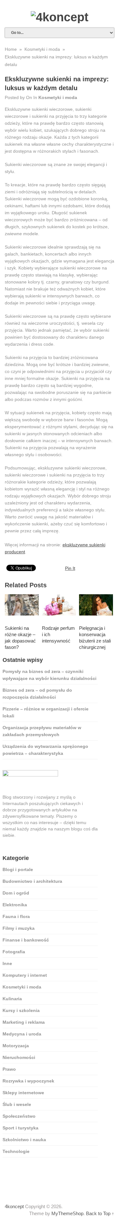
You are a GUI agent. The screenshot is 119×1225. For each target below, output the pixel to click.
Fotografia (14, 951)
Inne (7, 963)
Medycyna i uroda (22, 1033)
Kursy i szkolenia (21, 1010)
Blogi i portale (18, 869)
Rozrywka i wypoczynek (28, 1080)
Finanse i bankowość (26, 939)
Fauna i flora (16, 916)
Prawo (9, 1069)
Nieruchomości (19, 1057)
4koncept (14, 1206)
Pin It (70, 568)
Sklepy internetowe (23, 1092)
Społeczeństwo (19, 1116)
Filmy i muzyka (19, 928)
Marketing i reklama (24, 1022)
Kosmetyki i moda (57, 97)
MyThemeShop (67, 1213)
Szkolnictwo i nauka (24, 1139)
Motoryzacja (16, 1045)
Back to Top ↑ (100, 1213)
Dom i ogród (16, 892)
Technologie (16, 1151)
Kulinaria (12, 998)
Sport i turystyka (20, 1127)
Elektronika (15, 904)
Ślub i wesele (17, 1104)
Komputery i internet (25, 975)
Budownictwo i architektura (32, 881)
